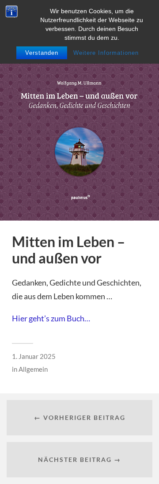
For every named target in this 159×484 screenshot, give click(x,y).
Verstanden (41, 53)
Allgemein (33, 369)
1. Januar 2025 (34, 356)
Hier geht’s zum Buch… (51, 318)
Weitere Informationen (106, 53)
